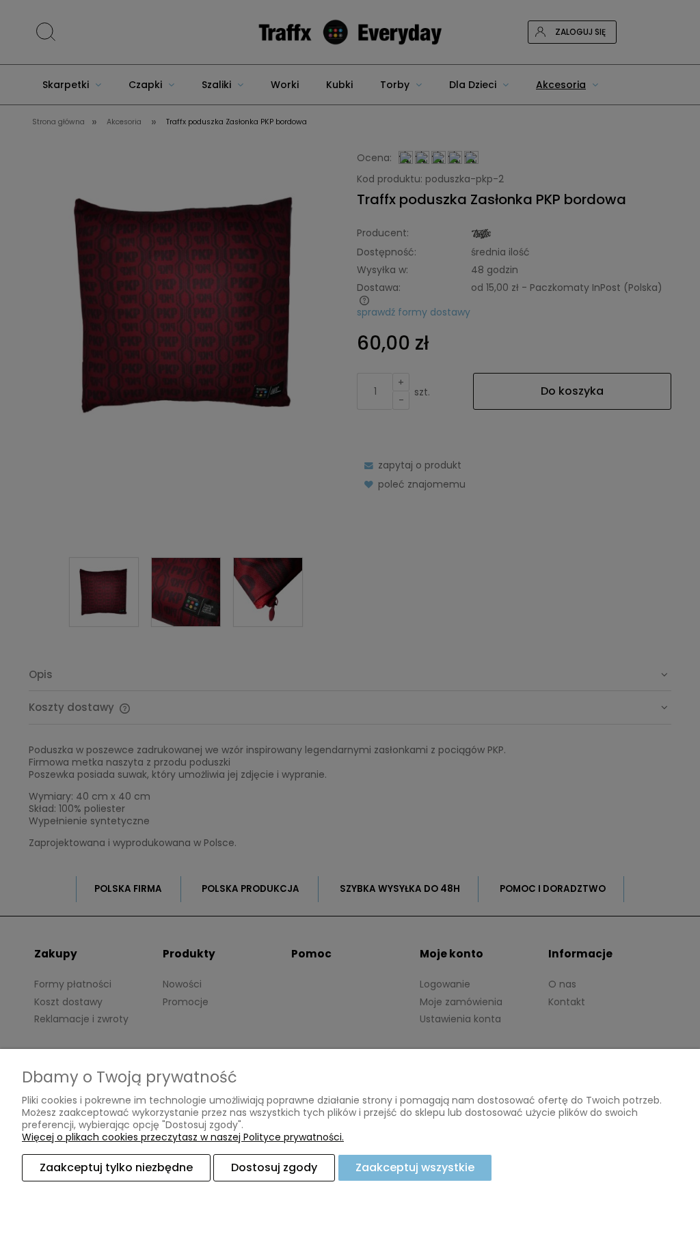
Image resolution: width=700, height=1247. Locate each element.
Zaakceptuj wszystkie (414, 1167)
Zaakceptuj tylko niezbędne (116, 1167)
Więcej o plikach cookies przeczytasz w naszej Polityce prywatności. (183, 1137)
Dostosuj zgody (274, 1167)
